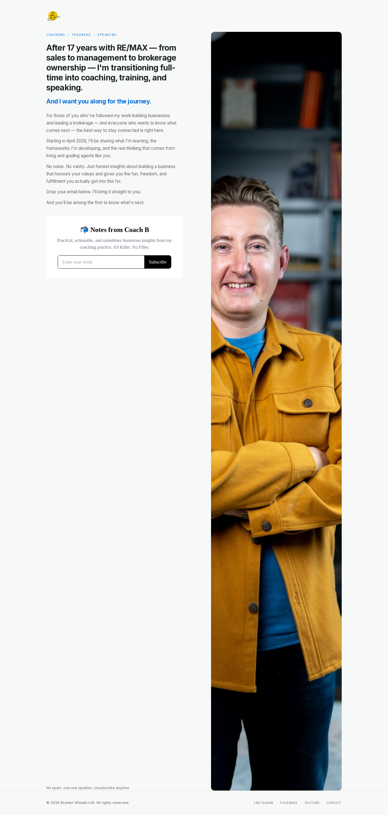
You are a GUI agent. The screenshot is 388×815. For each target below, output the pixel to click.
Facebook (288, 803)
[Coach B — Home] (53, 16)
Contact (334, 803)
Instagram (263, 803)
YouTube (312, 803)
